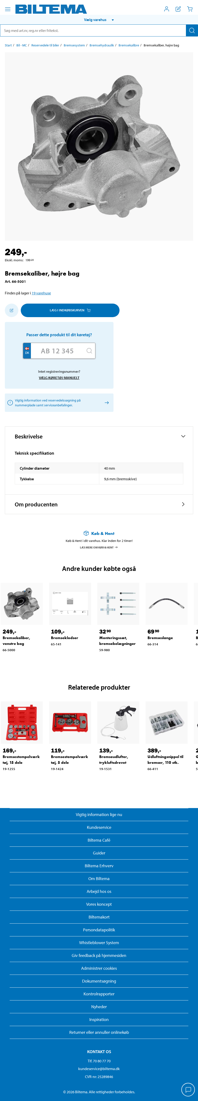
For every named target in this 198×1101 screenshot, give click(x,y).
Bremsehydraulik (102, 45)
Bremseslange (160, 637)
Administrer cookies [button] (99, 968)
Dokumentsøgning (99, 981)
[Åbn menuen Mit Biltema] (166, 9)
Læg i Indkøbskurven (67, 310)
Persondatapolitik (99, 930)
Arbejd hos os (99, 891)
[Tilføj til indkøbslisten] (11, 310)
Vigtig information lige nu (99, 814)
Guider (99, 853)
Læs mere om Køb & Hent (97, 547)
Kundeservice (99, 827)
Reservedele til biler (45, 45)
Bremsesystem (74, 45)
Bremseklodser (64, 637)
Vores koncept (99, 904)
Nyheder (99, 1006)
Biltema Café (99, 840)
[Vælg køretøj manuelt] (106, 402)
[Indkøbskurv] (190, 9)
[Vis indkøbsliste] (178, 9)
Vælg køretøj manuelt (59, 377)
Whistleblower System (99, 942)
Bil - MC (21, 45)
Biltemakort (99, 917)
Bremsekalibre (129, 45)
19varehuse (41, 293)
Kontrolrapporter (99, 994)
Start (8, 45)
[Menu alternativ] (7, 9)
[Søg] (192, 30)
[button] (99, 19)
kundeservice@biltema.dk (99, 1068)
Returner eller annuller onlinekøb (99, 1032)
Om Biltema (99, 878)
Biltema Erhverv (99, 865)
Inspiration (99, 1019)
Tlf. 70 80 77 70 (99, 1060)
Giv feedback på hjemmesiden (99, 955)
